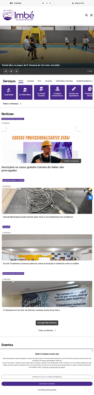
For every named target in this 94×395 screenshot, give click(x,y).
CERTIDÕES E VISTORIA (64, 81)
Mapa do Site (79, 3)
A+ (43, 3)
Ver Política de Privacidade (47, 390)
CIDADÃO (48, 81)
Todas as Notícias (46, 330)
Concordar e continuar (47, 384)
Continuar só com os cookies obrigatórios (47, 377)
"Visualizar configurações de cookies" (53, 367)
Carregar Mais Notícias (47, 323)
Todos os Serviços (11, 104)
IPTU (39, 81)
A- (50, 3)
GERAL (20, 81)
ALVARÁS (30, 81)
